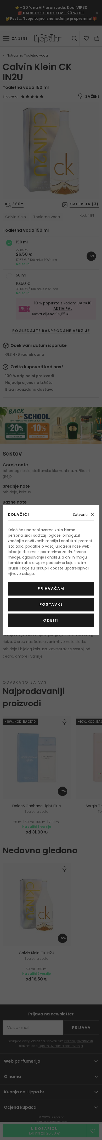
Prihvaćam (51, 588)
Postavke (51, 604)
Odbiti (51, 620)
